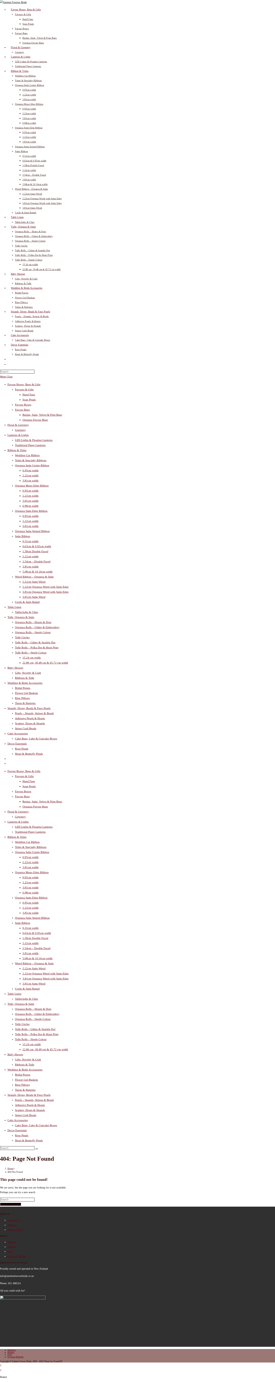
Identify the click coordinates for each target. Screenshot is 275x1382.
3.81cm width (30, 480)
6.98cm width (30, 505)
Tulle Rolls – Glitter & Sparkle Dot (35, 642)
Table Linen (14, 607)
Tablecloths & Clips (26, 612)
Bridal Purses (22, 688)
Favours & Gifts (24, 389)
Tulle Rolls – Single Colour (31, 652)
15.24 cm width (31, 657)
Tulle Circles (22, 637)
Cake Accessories (17, 733)
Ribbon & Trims (16, 450)
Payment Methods (16, 1256)
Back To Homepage (10, 1204)
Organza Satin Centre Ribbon (32, 465)
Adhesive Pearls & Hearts (30, 718)
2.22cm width (30, 475)
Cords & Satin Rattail (27, 602)
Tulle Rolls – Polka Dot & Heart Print (36, 647)
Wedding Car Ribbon (27, 455)
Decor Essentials (17, 743)
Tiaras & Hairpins (25, 703)
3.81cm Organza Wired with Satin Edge (45, 591)
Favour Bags (22, 409)
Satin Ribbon (22, 536)
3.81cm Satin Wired (33, 596)
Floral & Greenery (18, 424)
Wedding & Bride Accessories (24, 682)
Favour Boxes (23, 404)
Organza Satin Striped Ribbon (32, 531)
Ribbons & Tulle (24, 677)
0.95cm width (30, 470)
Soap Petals (29, 399)
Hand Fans (28, 394)
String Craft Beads (25, 728)
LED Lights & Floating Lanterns (34, 440)
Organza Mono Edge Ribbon (32, 485)
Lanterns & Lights (18, 435)
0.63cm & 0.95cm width (36, 546)
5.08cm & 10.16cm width (37, 571)
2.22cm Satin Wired (33, 581)
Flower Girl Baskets (26, 693)
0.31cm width (30, 541)
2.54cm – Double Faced (36, 561)
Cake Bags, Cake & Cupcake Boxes (36, 738)
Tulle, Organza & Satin (20, 617)
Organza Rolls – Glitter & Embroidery (37, 627)
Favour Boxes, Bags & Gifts (23, 384)
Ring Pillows (22, 698)
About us (12, 1225)
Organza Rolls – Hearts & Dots (33, 622)
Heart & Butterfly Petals (29, 753)
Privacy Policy (15, 1229)
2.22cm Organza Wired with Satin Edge (45, 586)
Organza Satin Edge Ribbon (31, 510)
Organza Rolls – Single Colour (33, 632)
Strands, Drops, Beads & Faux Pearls (29, 708)
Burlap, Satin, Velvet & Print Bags (42, 414)
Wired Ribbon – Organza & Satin (34, 576)
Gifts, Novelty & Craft (28, 672)
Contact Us (13, 1220)
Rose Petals (21, 748)
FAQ (10, 1251)
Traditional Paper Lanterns (30, 445)
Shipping (12, 1242)
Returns (11, 1246)
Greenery (20, 430)
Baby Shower (15, 667)
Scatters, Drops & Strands (30, 723)
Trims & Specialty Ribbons (30, 460)
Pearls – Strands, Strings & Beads (34, 713)
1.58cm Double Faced (35, 551)
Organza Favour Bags (35, 419)
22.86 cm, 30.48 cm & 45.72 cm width (45, 662)
